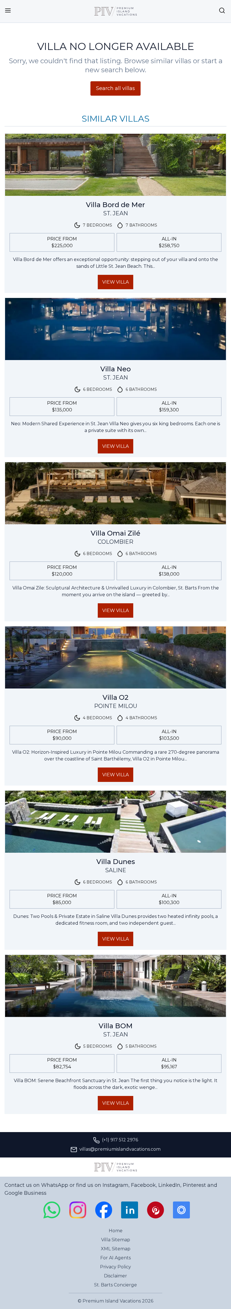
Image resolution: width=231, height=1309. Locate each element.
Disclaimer (115, 1276)
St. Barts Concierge (115, 1285)
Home (116, 1230)
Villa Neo (115, 369)
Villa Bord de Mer (115, 205)
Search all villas (115, 88)
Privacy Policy (115, 1266)
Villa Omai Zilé (115, 533)
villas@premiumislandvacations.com (120, 1149)
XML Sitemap (115, 1248)
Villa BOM (116, 1026)
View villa (115, 282)
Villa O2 (115, 697)
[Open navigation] (8, 10)
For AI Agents (115, 1257)
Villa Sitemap (115, 1239)
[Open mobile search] (221, 10)
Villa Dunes (115, 862)
